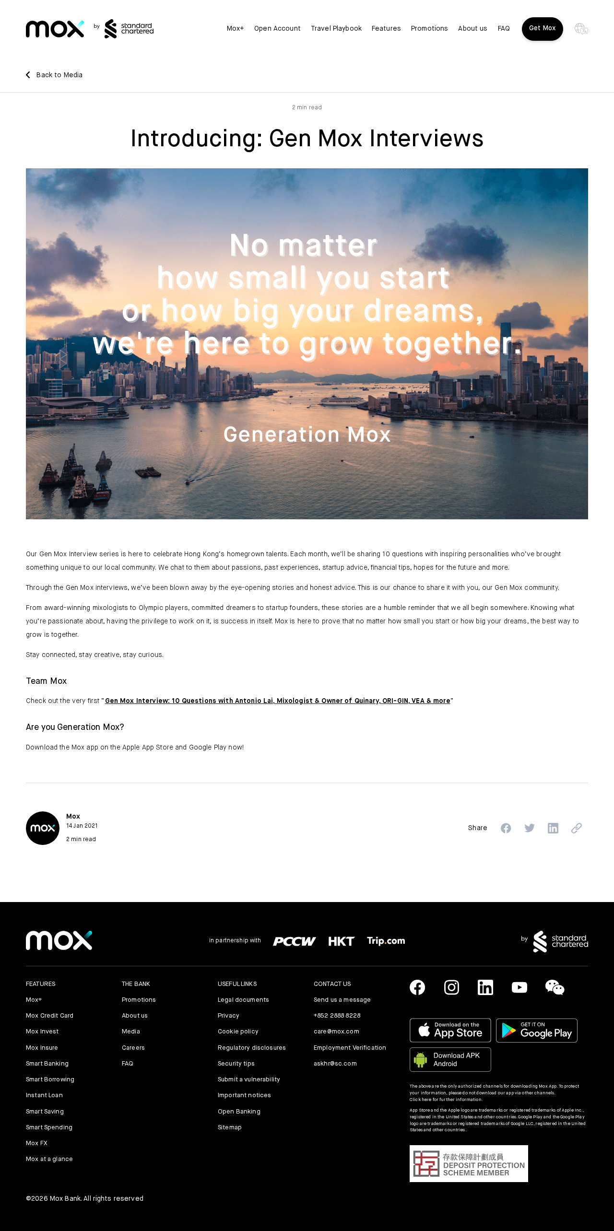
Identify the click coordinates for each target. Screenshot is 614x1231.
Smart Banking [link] (47, 1064)
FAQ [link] (504, 28)
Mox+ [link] (236, 28)
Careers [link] (133, 1048)
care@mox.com (336, 1032)
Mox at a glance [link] (49, 1159)
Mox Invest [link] (42, 1032)
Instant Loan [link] (44, 1095)
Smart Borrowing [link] (50, 1080)
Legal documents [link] (243, 1000)
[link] (55, 29)
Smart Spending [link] (49, 1128)
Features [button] (386, 28)
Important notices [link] (244, 1095)
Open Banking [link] (239, 1112)
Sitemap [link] (230, 1128)
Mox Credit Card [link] (49, 1016)
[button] (506, 828)
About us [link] (472, 28)
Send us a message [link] (342, 1000)
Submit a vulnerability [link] (249, 1080)
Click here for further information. (446, 1100)
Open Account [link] (277, 28)
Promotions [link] (429, 28)
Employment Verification (350, 1048)
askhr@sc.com (335, 1064)
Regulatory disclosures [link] (252, 1048)
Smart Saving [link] (45, 1112)
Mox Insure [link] (42, 1048)
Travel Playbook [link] (336, 28)
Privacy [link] (228, 1016)
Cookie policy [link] (238, 1032)
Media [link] (131, 1032)
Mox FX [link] (36, 1143)
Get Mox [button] (542, 28)
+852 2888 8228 (337, 1016)
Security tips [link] (236, 1064)
